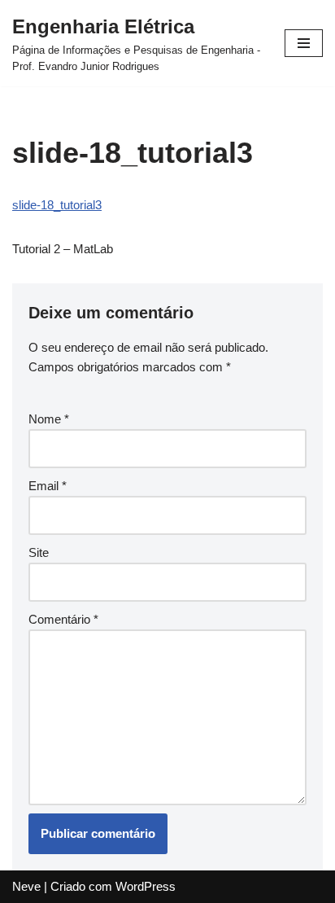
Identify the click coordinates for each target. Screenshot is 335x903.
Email (47, 486)
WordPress (145, 886)
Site (38, 552)
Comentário (63, 619)
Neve (26, 886)
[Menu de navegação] (304, 43)
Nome (48, 419)
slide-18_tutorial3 (57, 205)
